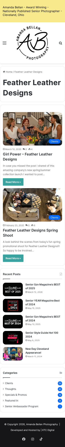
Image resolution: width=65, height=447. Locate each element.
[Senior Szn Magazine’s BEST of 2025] (13, 289)
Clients (9, 383)
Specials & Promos (16, 394)
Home (8, 71)
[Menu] (4, 44)
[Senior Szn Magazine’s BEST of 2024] (13, 321)
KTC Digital (48, 430)
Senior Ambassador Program (21, 406)
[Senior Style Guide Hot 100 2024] (13, 338)
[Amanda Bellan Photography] (32, 43)
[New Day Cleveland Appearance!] (13, 354)
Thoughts (10, 389)
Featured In (11, 400)
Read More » (13, 181)
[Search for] (60, 44)
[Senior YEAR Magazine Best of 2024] (13, 305)
